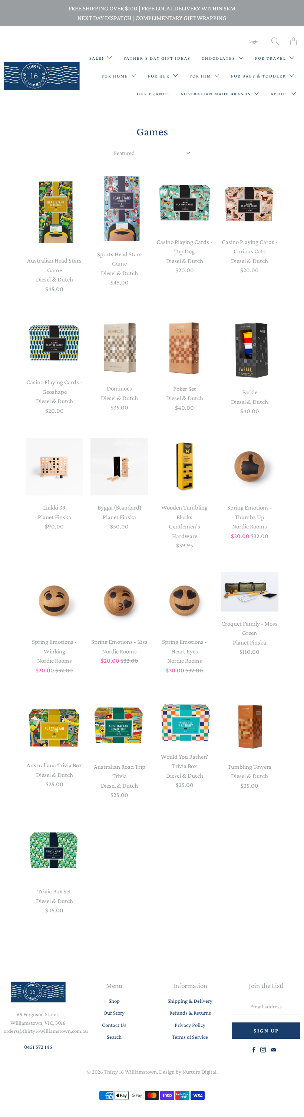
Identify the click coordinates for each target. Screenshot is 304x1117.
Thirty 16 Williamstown (130, 1072)
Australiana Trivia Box (54, 725)
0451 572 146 (38, 1047)
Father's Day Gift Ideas (157, 58)
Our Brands (153, 93)
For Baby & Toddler (259, 76)
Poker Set (185, 346)
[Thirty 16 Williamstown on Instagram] (263, 1049)
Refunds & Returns (190, 1013)
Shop (114, 1001)
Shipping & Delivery (190, 1001)
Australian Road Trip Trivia (119, 726)
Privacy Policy (190, 1025)
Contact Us (114, 1025)
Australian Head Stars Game (54, 211)
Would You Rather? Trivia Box (185, 720)
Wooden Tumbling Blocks (185, 467)
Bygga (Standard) (119, 467)
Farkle (250, 348)
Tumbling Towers (250, 726)
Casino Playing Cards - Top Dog (185, 202)
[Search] (275, 41)
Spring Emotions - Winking (54, 601)
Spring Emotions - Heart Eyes (185, 601)
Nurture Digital (199, 1072)
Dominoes (119, 346)
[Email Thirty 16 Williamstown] (273, 1049)
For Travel (271, 58)
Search (114, 1037)
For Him (201, 76)
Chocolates (219, 58)
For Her (159, 76)
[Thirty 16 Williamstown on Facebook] (253, 1049)
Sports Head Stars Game (119, 208)
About (280, 93)
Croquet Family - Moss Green (250, 592)
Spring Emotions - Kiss (119, 601)
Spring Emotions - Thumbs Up (250, 467)
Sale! (97, 58)
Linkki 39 (54, 467)
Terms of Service (190, 1037)
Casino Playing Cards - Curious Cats (250, 202)
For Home (116, 76)
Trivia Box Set (54, 851)
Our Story (114, 1013)
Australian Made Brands (216, 93)
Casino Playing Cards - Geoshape (54, 343)
